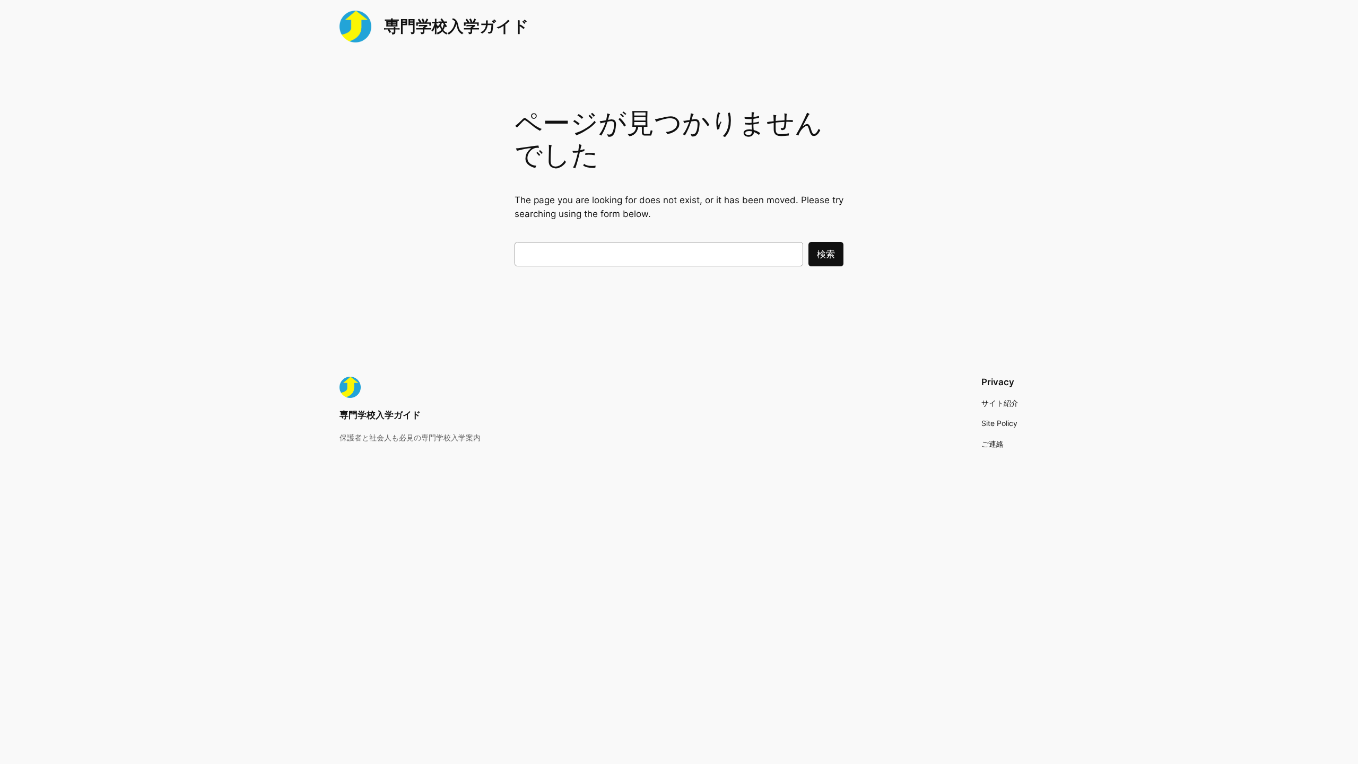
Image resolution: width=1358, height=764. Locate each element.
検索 (826, 254)
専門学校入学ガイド (456, 26)
